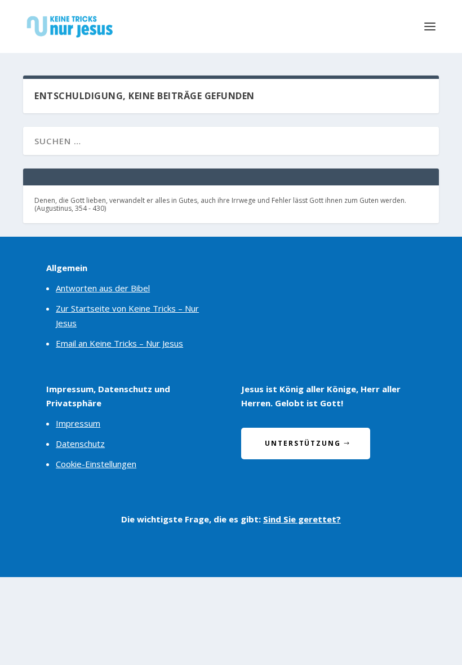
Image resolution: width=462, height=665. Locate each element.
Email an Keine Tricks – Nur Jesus (119, 343)
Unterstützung (303, 443)
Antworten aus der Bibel (103, 288)
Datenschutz (80, 443)
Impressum (78, 423)
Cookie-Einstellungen (96, 463)
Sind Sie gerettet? (302, 519)
